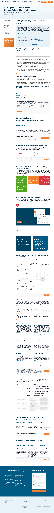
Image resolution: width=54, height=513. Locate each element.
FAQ (43, 502)
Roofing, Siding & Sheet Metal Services (38, 40)
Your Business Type (33, 502)
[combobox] (36, 1)
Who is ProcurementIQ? (46, 501)
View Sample (47, 294)
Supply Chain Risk (7, 32)
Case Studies (39, 502)
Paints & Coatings (34, 44)
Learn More (47, 159)
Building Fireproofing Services (37, 38)
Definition (5, 22)
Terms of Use (33, 511)
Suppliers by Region (7, 25)
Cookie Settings (37, 511)
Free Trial (50, 1)
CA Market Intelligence (25, 502)
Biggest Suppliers (7, 33)
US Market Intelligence (25, 501)
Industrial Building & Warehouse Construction (38, 39)
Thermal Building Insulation (37, 35)
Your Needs (32, 501)
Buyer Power (6, 31)
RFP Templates (24, 507)
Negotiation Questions (7, 34)
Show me (19, 222)
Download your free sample (39, 470)
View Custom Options (45, 137)
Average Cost (6, 27)
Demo (44, 1)
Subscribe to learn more (19, 341)
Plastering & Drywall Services (36, 34)
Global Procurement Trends (8, 24)
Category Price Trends (7, 28)
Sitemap (49, 511)
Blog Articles (39, 501)
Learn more (19, 111)
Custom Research (24, 506)
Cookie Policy (41, 511)
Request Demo (39, 506)
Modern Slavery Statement (46, 506)
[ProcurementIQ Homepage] (6, 1)
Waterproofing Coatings (36, 42)
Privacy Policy (45, 511)
